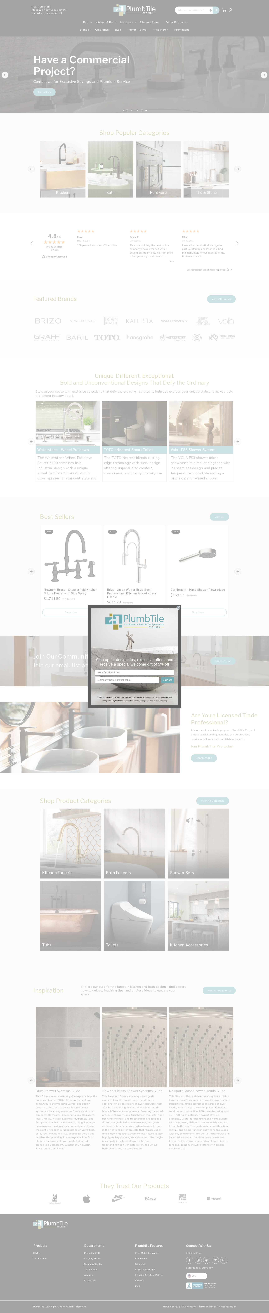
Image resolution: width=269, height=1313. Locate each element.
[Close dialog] (178, 607)
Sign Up (167, 680)
